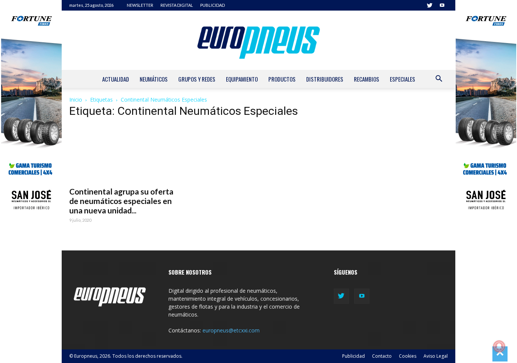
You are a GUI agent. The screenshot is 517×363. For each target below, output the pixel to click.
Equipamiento (242, 79)
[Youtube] (442, 5)
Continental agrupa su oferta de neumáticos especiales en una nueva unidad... (121, 201)
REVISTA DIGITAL (176, 5)
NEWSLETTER (140, 5)
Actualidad (115, 79)
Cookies (407, 356)
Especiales (402, 79)
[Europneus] (258, 40)
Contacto (382, 356)
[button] (439, 79)
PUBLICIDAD (212, 5)
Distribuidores (324, 79)
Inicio (75, 99)
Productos (282, 79)
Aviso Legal (436, 356)
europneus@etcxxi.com (231, 330)
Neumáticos (154, 79)
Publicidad (353, 356)
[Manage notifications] (499, 346)
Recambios (366, 79)
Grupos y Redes (196, 79)
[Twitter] (429, 5)
